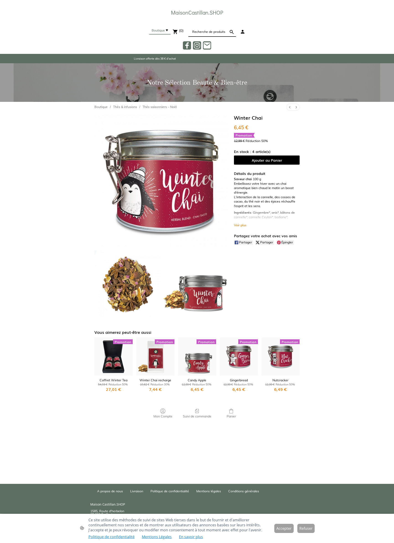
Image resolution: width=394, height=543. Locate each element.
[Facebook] (187, 45)
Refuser (306, 528)
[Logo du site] (197, 21)
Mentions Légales (157, 536)
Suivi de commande (197, 416)
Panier (231, 416)
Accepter (284, 528)
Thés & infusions (125, 107)
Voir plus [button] (240, 225)
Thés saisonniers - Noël (160, 107)
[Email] (207, 45)
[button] (231, 32)
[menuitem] (290, 107)
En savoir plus (191, 536)
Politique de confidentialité (111, 536)
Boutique (101, 107)
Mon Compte (162, 416)
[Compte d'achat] (242, 31)
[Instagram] (197, 45)
